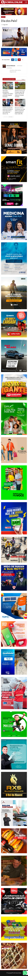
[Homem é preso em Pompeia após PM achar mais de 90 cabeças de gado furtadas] (20, 85)
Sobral (16, 99)
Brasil (4, 99)
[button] (25, 973)
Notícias (3, 16)
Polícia (4, 82)
